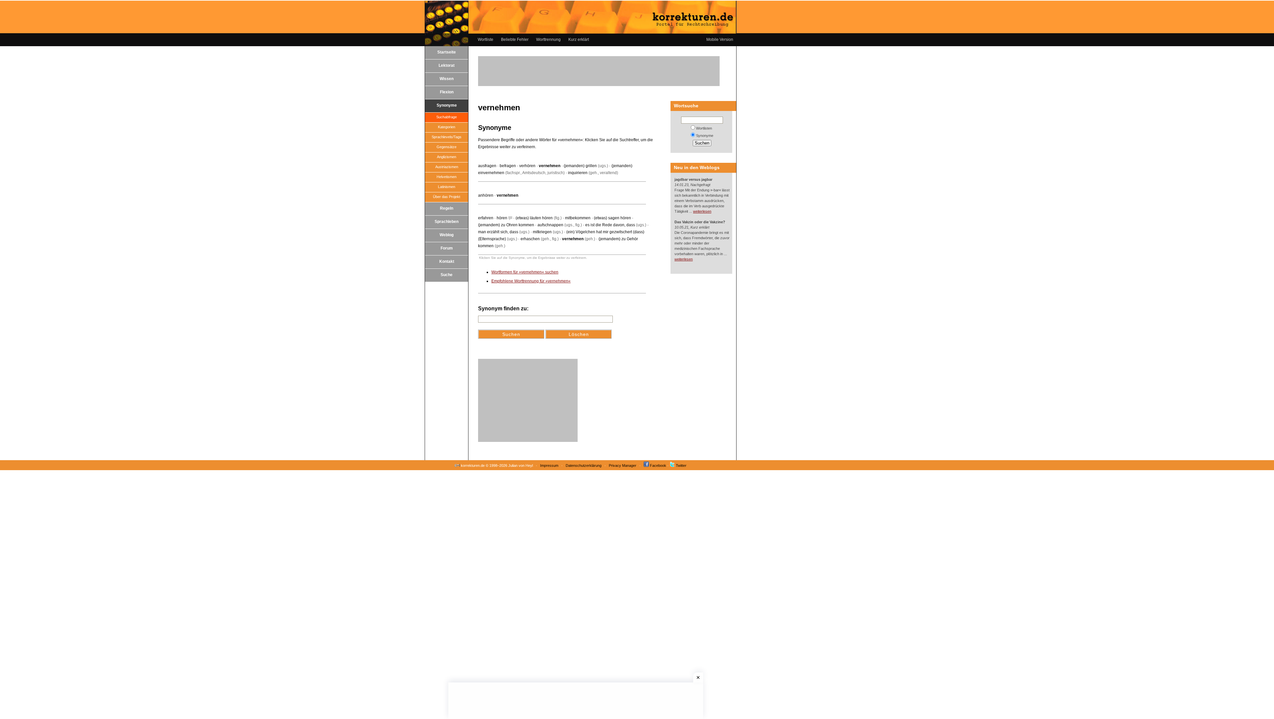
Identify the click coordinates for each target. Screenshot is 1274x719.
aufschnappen (550, 225)
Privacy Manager (622, 465)
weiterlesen (702, 211)
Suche (447, 274)
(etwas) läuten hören (534, 218)
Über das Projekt (446, 197)
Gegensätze (447, 147)
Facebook (658, 465)
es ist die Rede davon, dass (610, 225)
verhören (527, 165)
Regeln (446, 208)
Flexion (447, 92)
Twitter (681, 465)
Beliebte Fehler (515, 39)
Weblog (447, 235)
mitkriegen (542, 232)
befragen (508, 165)
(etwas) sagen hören (612, 218)
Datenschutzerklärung (584, 465)
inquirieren (578, 172)
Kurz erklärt (578, 39)
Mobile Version (719, 39)
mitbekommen (578, 218)
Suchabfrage (446, 117)
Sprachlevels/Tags (446, 137)
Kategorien (446, 127)
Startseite (446, 52)
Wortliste (485, 39)
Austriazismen (446, 167)
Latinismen (446, 187)
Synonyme (447, 105)
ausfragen (487, 165)
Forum (447, 248)
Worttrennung (548, 39)
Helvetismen (447, 177)
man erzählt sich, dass (498, 232)
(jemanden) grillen (580, 165)
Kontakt (446, 261)
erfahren (485, 218)
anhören (485, 195)
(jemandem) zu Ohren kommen (506, 225)
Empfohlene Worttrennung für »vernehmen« (531, 281)
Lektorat (447, 65)
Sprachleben (447, 221)
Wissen (447, 78)
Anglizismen (446, 157)
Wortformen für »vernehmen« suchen (524, 272)
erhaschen (530, 239)
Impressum (549, 465)
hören (502, 218)
